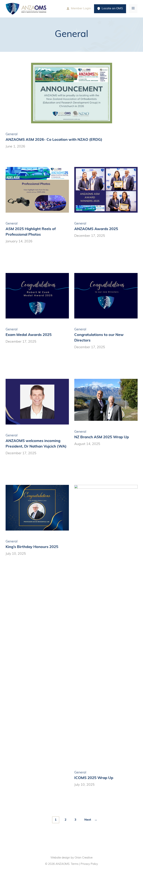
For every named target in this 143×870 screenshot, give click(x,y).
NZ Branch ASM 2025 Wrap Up (101, 437)
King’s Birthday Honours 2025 (32, 547)
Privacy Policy (89, 864)
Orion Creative (84, 857)
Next (90, 819)
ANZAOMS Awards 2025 (96, 229)
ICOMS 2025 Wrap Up (93, 778)
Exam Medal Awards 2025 (29, 335)
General (12, 134)
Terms (74, 864)
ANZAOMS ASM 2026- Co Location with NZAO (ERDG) (54, 140)
